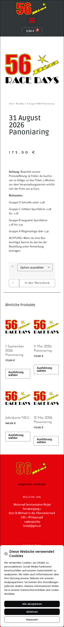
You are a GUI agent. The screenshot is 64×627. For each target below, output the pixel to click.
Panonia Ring (13, 266)
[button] (32, 20)
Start (11, 104)
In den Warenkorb (37, 283)
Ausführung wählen (15, 374)
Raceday (20, 104)
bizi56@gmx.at (32, 525)
